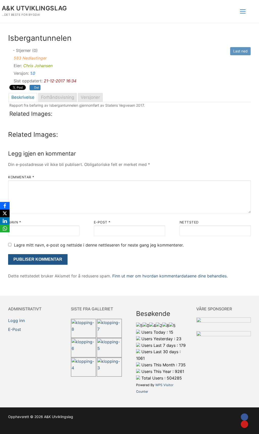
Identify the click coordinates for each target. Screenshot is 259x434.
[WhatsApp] (5, 228)
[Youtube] (244, 424)
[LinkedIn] (5, 221)
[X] (5, 213)
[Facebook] (244, 417)
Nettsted (189, 222)
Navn (14, 222)
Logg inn (16, 320)
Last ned (240, 51)
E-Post (14, 329)
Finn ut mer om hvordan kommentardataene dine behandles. (170, 275)
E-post (102, 222)
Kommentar (21, 177)
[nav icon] (243, 11)
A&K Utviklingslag (34, 8)
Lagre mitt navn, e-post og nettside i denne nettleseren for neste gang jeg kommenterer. (99, 245)
